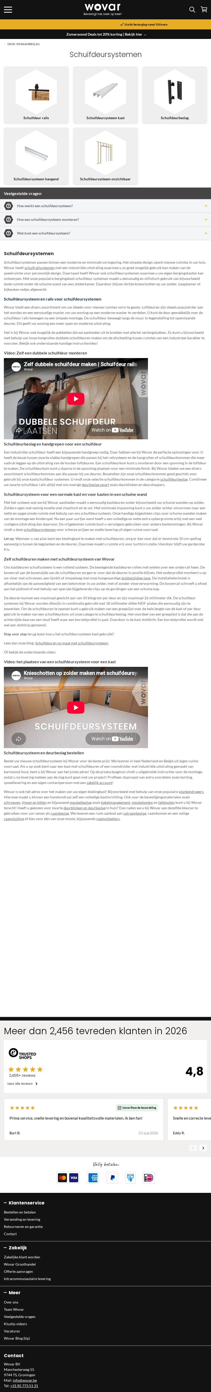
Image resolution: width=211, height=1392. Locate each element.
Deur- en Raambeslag (23, 44)
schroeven (12, 802)
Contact (10, 1234)
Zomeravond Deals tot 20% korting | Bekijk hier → (106, 34)
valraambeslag (134, 813)
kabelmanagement (115, 802)
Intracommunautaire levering (27, 1278)
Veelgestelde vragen (20, 1316)
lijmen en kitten (34, 802)
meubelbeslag (81, 802)
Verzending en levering (22, 1219)
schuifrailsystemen (39, 267)
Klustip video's (15, 1324)
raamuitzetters (108, 818)
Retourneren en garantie (23, 1226)
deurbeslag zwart (95, 484)
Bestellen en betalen (20, 1212)
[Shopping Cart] (204, 9)
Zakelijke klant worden (22, 1257)
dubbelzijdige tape (136, 578)
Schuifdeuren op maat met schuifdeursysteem (71, 643)
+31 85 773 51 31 (24, 1385)
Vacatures (12, 1331)
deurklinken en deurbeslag (85, 808)
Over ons (11, 1302)
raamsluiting (14, 818)
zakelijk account (99, 782)
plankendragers (191, 791)
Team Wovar (14, 1309)
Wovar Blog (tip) (17, 1338)
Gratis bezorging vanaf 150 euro (107, 24)
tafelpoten (166, 802)
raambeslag (60, 813)
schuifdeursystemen (40, 529)
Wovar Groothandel (20, 1264)
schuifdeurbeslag (174, 479)
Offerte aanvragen (18, 1271)
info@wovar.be (25, 1380)
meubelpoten (142, 802)
